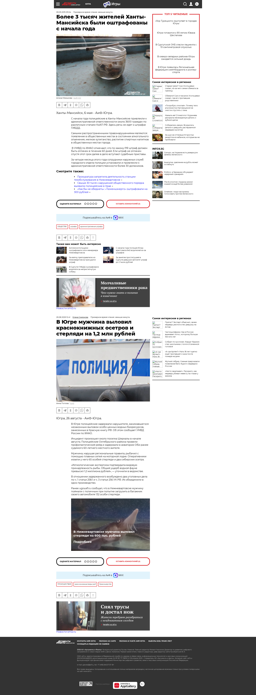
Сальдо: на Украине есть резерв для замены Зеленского (181, 154)
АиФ (72, 403)
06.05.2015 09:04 (63, 12)
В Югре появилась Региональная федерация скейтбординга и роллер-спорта (176, 70)
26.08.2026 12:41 (63, 317)
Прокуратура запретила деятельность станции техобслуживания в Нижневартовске (105, 178)
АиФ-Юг (77, 98)
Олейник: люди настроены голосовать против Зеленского (178, 193)
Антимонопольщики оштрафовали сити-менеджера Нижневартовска (83, 250)
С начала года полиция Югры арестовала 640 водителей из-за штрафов (131, 250)
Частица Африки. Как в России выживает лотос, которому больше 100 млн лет (181, 334)
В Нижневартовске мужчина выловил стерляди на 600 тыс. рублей (104, 533)
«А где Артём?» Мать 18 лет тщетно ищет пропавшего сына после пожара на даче (181, 353)
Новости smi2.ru (66, 308)
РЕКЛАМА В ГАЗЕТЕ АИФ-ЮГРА (132, 641)
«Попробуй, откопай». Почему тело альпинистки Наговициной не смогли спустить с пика (181, 107)
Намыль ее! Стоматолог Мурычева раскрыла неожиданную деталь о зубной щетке (181, 117)
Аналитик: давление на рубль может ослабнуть (181, 163)
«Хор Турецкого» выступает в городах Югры (176, 22)
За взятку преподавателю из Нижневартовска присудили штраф (82, 259)
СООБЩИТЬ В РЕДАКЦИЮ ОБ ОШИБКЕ (93, 644)
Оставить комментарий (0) (128, 204)
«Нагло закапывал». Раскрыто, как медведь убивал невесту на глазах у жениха (181, 373)
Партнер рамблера (103, 684)
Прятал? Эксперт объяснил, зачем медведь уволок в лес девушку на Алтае (181, 324)
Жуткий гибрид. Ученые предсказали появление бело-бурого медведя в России (182, 363)
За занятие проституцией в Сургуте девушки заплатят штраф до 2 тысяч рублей (131, 259)
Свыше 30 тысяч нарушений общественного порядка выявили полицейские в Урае (109, 184)
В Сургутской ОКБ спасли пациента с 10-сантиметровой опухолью (176, 45)
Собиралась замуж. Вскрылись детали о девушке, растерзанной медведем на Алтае (180, 127)
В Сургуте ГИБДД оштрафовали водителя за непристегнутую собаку (84, 269)
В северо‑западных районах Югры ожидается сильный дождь (176, 57)
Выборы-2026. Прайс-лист (160, 641)
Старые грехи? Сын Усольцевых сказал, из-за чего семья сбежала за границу (181, 88)
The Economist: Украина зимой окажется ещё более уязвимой (178, 183)
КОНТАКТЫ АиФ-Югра (86, 641)
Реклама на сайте (107, 641)
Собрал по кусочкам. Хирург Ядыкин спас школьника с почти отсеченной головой (182, 344)
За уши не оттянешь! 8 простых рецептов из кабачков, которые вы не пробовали (182, 137)
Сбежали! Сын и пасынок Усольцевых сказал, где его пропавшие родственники (182, 98)
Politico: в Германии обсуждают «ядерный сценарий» (178, 173)
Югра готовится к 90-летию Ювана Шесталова (176, 34)
